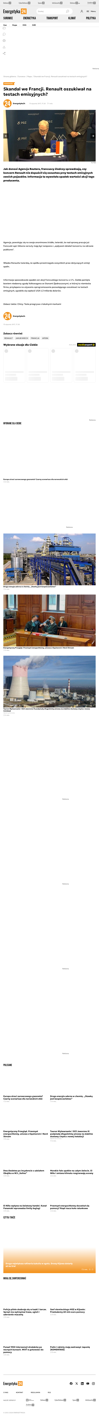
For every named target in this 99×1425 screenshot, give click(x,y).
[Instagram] (93, 1383)
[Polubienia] (4, 27)
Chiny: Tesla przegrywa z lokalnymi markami (39, 304)
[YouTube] (87, 1383)
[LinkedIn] (82, 1383)
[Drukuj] (4, 40)
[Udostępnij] (4, 53)
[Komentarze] (4, 34)
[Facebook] (71, 1383)
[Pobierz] (4, 47)
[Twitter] (76, 1383)
